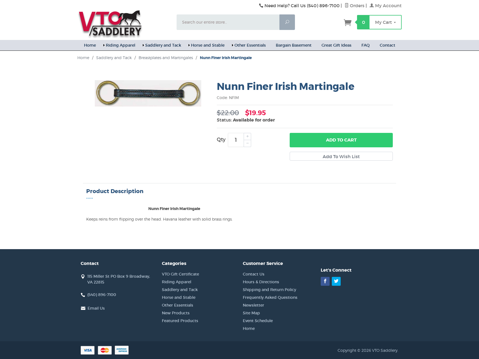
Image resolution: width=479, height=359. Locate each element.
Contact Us (253, 274)
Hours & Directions (261, 281)
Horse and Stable (208, 45)
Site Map (251, 312)
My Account (388, 5)
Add (341, 140)
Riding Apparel (120, 45)
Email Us (96, 308)
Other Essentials (250, 45)
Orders (357, 5)
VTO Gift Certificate (180, 274)
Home (90, 45)
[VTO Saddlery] (123, 24)
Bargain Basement (294, 45)
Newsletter (253, 305)
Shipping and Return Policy (269, 289)
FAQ (365, 45)
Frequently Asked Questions (270, 297)
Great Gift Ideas (336, 45)
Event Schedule (258, 320)
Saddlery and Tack (163, 45)
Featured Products (180, 320)
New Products (176, 312)
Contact (387, 45)
